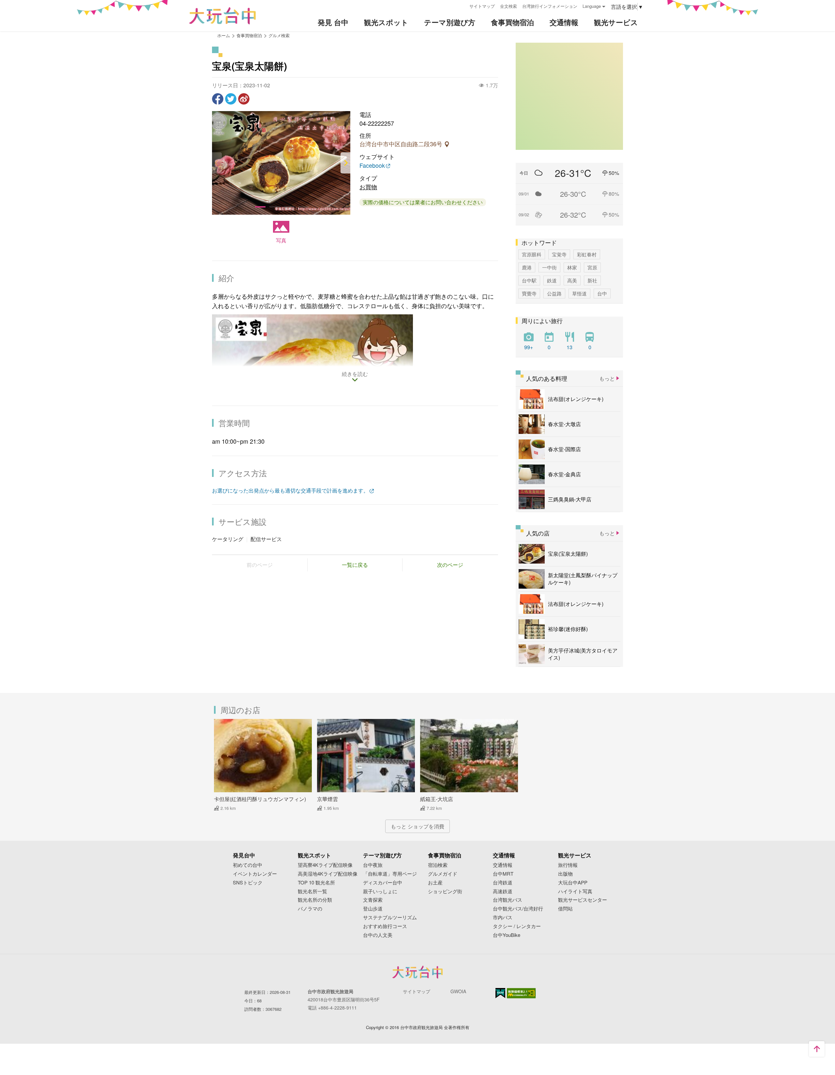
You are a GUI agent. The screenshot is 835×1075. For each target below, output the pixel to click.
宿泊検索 (438, 865)
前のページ (260, 564)
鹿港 (527, 267)
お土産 (435, 882)
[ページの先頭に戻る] (817, 1049)
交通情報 (502, 865)
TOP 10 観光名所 (316, 882)
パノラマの (310, 908)
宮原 (592, 267)
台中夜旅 (373, 865)
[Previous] (217, 163)
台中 (602, 293)
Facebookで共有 (217, 99)
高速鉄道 (502, 891)
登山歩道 (373, 908)
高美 (572, 280)
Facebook (372, 165)
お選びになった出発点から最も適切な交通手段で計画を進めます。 (290, 490)
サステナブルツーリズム (390, 917)
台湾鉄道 (502, 882)
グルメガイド (442, 874)
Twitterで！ (230, 99)
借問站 (565, 908)
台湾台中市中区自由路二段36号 (401, 144)
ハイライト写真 (575, 891)
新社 (592, 280)
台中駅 (529, 280)
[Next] (345, 163)
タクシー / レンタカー (517, 926)
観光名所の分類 (315, 900)
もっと (607, 378)
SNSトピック (248, 882)
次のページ (450, 564)
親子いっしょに (380, 891)
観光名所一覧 (312, 891)
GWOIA (458, 991)
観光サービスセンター (582, 900)
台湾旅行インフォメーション (549, 6)
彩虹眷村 (587, 254)
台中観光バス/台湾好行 (518, 908)
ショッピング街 (445, 891)
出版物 (565, 874)
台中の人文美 (377, 935)
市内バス (502, 917)
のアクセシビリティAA (521, 993)
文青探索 (373, 900)
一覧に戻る (355, 564)
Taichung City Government (417, 972)
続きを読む (355, 374)
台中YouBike (506, 935)
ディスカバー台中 (382, 882)
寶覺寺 (529, 293)
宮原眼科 (531, 254)
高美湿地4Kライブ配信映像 (327, 874)
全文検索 (508, 6)
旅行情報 (568, 865)
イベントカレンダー (255, 874)
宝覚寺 (559, 254)
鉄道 (552, 280)
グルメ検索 (279, 35)
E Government (500, 993)
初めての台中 (247, 865)
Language (592, 6)
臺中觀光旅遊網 (222, 15)
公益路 (554, 293)
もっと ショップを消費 (417, 826)
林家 (572, 267)
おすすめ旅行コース (385, 926)
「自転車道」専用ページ (390, 874)
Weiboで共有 (244, 99)
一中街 (549, 267)
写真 (281, 240)
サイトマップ (482, 6)
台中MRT (503, 874)
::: (462, 5)
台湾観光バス (507, 900)
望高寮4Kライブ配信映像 (325, 865)
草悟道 (579, 293)
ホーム (223, 35)
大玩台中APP (572, 882)
